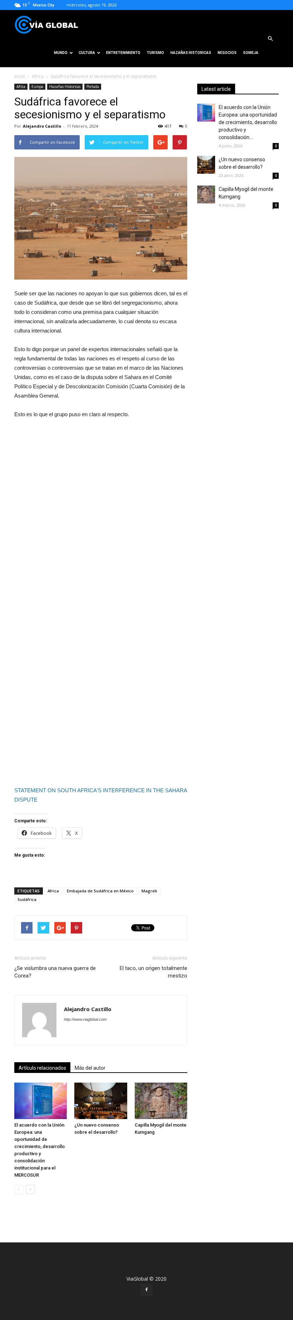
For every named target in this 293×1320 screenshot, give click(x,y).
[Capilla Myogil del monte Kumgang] (161, 1101)
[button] (270, 38)
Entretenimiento (123, 53)
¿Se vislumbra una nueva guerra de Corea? (55, 972)
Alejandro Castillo (42, 126)
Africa (38, 76)
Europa (37, 86)
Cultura (87, 53)
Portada (92, 86)
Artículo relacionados (42, 1068)
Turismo (155, 53)
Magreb (149, 890)
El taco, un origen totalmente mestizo (153, 972)
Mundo (61, 53)
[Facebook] (146, 1290)
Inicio (19, 76)
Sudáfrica (27, 899)
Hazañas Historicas (190, 53)
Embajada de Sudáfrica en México (100, 890)
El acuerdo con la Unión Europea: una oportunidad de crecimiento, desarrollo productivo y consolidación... (248, 122)
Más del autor (90, 1068)
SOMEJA (250, 53)
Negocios (227, 53)
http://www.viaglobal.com (85, 1019)
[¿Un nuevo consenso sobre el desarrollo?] (100, 1101)
